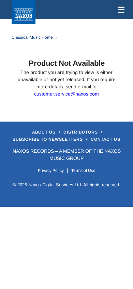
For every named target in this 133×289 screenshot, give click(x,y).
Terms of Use (83, 170)
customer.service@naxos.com (66, 94)
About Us (44, 132)
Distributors (81, 132)
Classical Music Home (32, 37)
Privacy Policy (51, 170)
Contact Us (105, 139)
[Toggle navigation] (119, 9)
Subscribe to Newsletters (48, 139)
